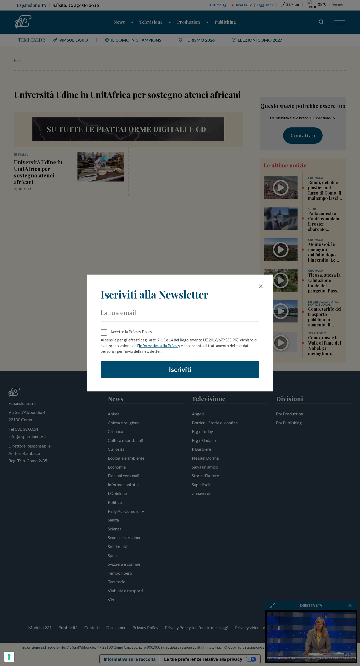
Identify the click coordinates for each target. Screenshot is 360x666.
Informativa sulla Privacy (159, 346)
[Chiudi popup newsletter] (260, 286)
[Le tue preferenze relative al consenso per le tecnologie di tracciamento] (9, 657)
